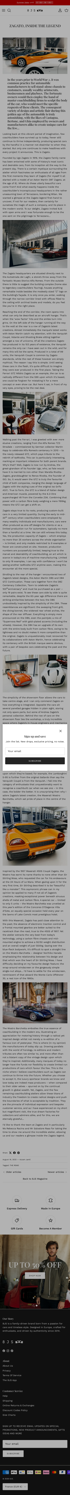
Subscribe (35, 761)
